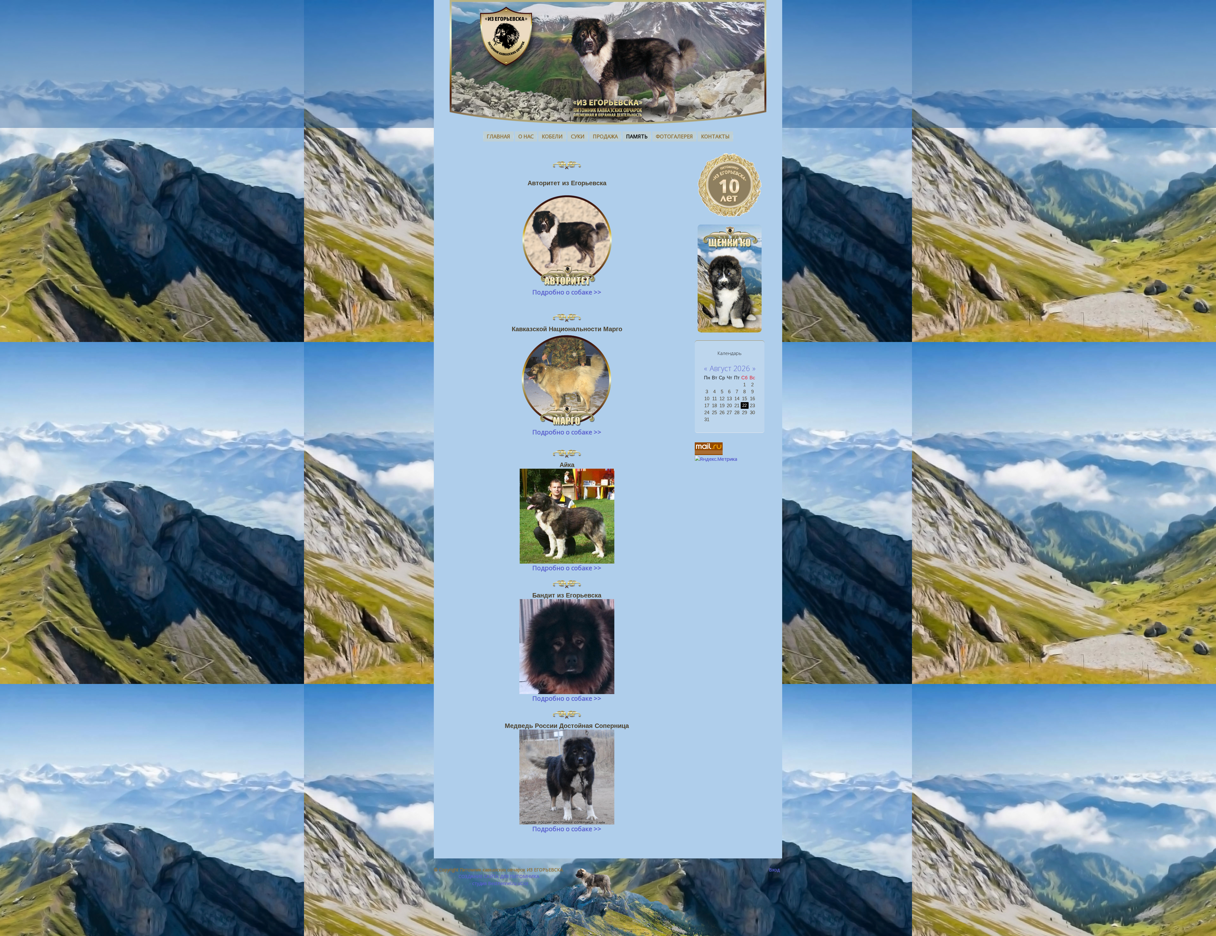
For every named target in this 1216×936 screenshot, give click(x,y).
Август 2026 (730, 368)
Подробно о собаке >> (566, 292)
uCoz (523, 883)
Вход (774, 870)
